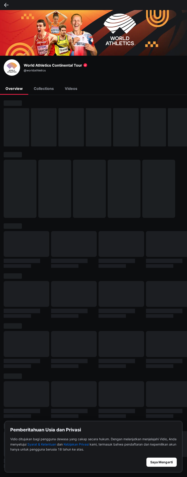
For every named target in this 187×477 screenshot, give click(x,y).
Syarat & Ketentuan (41, 444)
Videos (71, 88)
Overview (14, 88)
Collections (44, 88)
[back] (6, 5)
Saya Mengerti (161, 462)
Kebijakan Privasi (76, 444)
